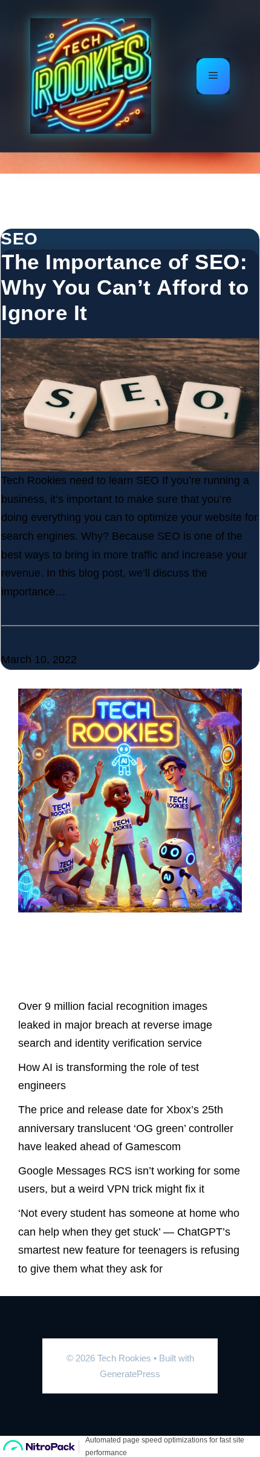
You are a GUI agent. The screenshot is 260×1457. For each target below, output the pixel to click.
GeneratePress (130, 1374)
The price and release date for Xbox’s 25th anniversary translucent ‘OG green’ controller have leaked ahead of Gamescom (125, 1128)
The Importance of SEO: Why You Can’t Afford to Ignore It (125, 287)
